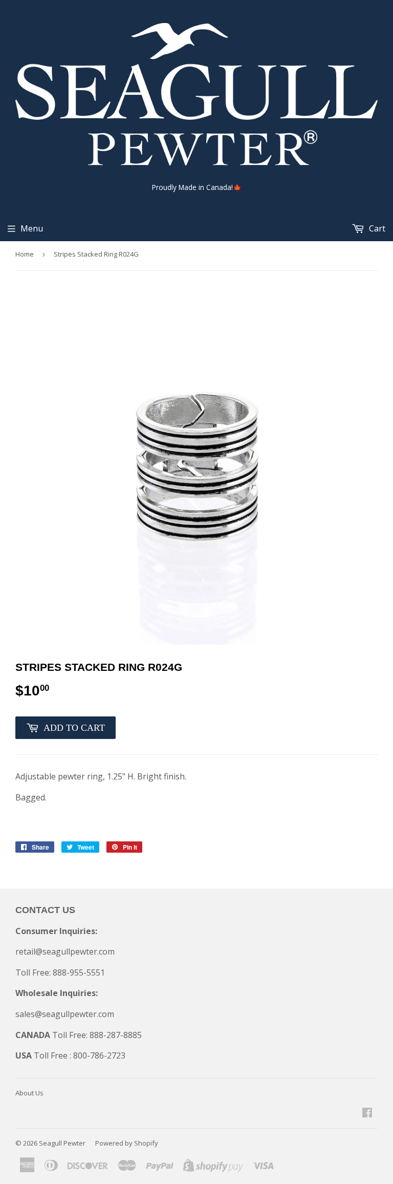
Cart (376, 228)
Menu (31, 228)
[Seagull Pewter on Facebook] (367, 1113)
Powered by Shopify (126, 1143)
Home (24, 254)
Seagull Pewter (62, 1143)
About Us (29, 1092)
